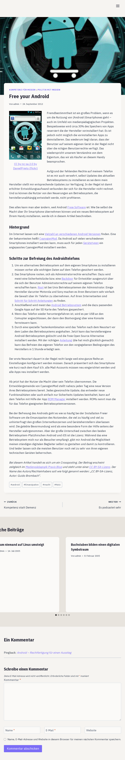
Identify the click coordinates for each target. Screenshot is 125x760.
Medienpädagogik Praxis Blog (43, 467)
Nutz (57, 484)
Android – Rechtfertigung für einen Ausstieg (44, 652)
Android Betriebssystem (66, 305)
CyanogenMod (48, 238)
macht (46, 484)
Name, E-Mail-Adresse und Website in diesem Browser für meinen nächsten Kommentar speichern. (64, 739)
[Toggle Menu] (117, 6)
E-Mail (51, 730)
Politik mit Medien (49, 90)
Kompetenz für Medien (22, 90)
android (15, 484)
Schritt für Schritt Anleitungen (34, 300)
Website (91, 730)
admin (16, 104)
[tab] (56, 615)
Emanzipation (31, 484)
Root (41, 287)
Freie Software (76, 207)
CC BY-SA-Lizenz (99, 467)
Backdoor (67, 278)
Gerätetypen (91, 243)
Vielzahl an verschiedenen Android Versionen (73, 234)
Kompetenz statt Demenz (20, 504)
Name (10, 730)
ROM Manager (56, 399)
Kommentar (12, 680)
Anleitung (66, 340)
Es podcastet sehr (110, 504)
